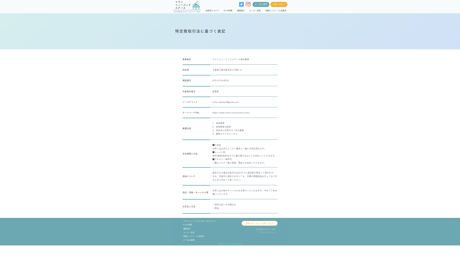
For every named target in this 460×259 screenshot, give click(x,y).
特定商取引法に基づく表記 (266, 229)
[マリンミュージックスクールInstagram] (248, 4)
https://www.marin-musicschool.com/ (231, 113)
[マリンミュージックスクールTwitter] (241, 4)
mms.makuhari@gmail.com (225, 102)
